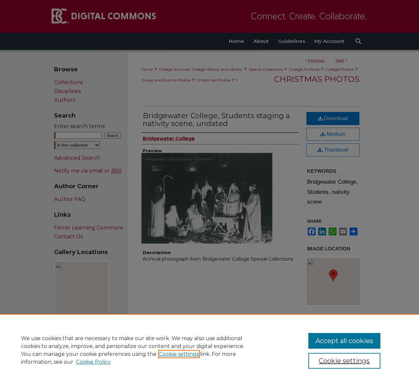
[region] (209, 350)
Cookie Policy (93, 362)
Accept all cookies (344, 341)
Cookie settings (179, 354)
